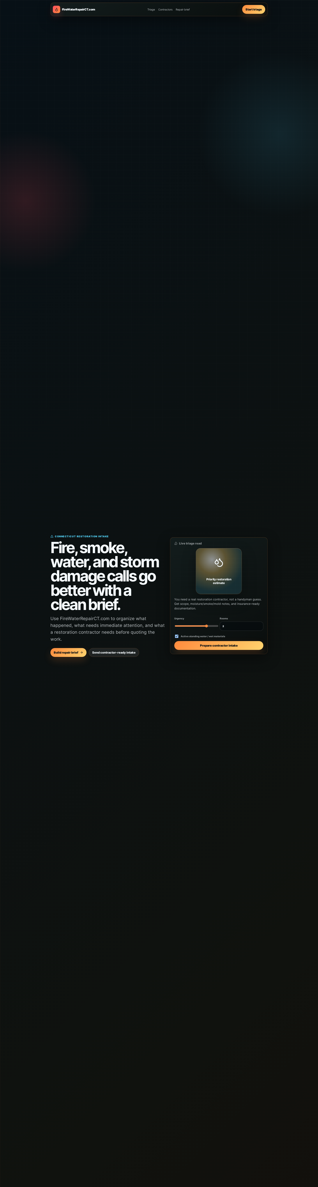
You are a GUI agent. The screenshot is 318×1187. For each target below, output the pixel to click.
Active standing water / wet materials (203, 636)
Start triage (253, 9)
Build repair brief (66, 652)
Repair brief (183, 9)
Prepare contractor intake (219, 645)
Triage (151, 9)
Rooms (224, 618)
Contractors (165, 9)
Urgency (179, 618)
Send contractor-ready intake (114, 652)
